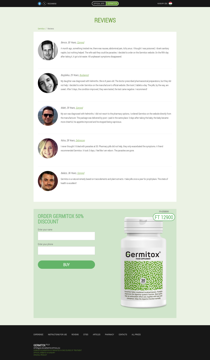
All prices (136, 334)
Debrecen (80, 140)
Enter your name (45, 229)
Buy (66, 264)
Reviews (75, 334)
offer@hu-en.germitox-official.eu (47, 348)
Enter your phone (45, 244)
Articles (96, 334)
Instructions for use (57, 334)
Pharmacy (109, 334)
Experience (38, 334)
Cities (85, 334)
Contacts (123, 334)
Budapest (84, 75)
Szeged (80, 42)
